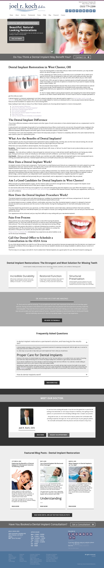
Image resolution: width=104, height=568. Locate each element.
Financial (55, 15)
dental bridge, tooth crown (81, 98)
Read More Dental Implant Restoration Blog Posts (52, 515)
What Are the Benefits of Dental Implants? (24, 108)
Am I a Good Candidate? (19, 111)
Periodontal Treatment (52, 557)
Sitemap (22, 560)
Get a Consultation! (81, 524)
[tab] (52, 342)
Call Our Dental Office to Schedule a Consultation (27, 116)
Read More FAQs (52, 383)
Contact (63, 15)
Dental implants (44, 483)
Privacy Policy (23, 561)
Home (11, 15)
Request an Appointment (58, 435)
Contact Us (80, 57)
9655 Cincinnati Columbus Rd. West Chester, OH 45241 (17, 534)
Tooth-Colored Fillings (52, 558)
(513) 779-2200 (87, 6)
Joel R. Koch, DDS (13, 18)
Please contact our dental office (18, 232)
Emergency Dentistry (51, 554)
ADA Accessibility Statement (81, 545)
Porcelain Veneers (50, 560)
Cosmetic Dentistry (35, 554)
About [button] (17, 15)
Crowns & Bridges (51, 555)
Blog (50, 15)
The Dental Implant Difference (21, 106)
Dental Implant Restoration (32, 18)
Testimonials (31, 15)
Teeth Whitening (34, 562)
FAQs (21, 557)
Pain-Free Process (17, 114)
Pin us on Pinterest (77, 10)
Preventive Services (35, 564)
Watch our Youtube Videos (83, 10)
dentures (11, 100)
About (10, 554)
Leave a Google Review (80, 10)
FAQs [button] (44, 15)
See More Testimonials (52, 320)
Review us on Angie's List (66, 10)
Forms (39, 15)
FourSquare (70, 10)
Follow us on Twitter (90, 10)
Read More (40, 435)
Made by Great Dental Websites (86, 564)
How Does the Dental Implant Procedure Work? (26, 113)
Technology (12, 561)
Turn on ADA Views (73, 548)
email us (70, 544)
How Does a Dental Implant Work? (22, 109)
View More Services (51, 561)
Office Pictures (12, 557)
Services (23, 15)
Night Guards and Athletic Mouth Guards (36, 559)
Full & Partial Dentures (36, 561)
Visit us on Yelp (87, 10)
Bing (73, 10)
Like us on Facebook (94, 10)
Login (93, 556)
